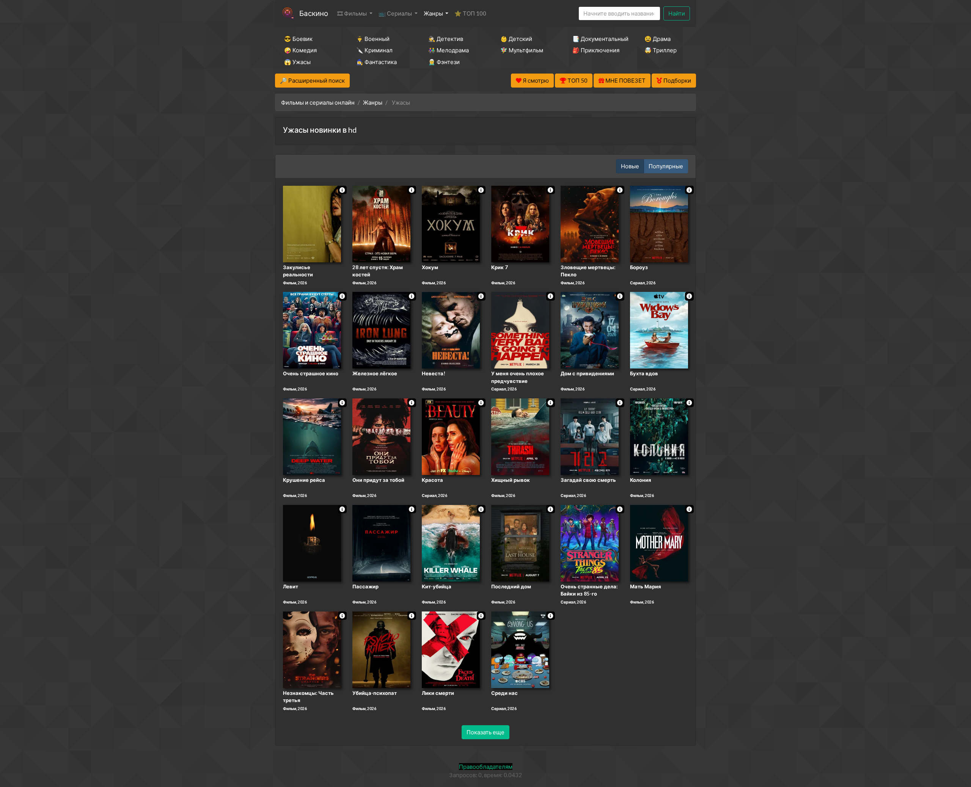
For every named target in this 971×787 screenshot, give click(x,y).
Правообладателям (485, 766)
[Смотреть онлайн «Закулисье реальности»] (312, 223)
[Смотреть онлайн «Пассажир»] (381, 542)
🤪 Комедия (300, 50)
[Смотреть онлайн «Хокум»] (451, 223)
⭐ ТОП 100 (470, 13)
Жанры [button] (434, 13)
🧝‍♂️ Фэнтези (444, 61)
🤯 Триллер (660, 50)
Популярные (666, 166)
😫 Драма (657, 38)
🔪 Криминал (374, 50)
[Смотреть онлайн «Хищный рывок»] (520, 436)
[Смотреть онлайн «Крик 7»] (520, 223)
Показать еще (485, 732)
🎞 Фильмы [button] (352, 13)
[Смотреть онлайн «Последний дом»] (520, 542)
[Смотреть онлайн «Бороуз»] (659, 223)
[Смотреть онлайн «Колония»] (659, 436)
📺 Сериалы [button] (396, 13)
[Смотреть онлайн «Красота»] (451, 436)
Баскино (313, 13)
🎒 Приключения (595, 50)
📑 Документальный (598, 38)
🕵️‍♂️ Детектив (445, 38)
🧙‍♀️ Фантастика (376, 61)
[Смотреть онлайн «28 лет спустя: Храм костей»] (381, 223)
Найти (676, 13)
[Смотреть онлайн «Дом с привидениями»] (590, 330)
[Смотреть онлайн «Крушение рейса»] (312, 436)
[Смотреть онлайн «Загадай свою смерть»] (590, 436)
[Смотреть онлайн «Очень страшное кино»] (312, 330)
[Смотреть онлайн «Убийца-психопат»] (381, 649)
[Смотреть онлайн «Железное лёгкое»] (381, 330)
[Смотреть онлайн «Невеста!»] (451, 330)
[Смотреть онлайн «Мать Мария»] (659, 542)
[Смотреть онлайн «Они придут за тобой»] (381, 436)
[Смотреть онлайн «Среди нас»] (520, 649)
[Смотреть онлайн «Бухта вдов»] (659, 330)
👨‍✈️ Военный (373, 38)
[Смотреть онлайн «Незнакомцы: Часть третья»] (312, 649)
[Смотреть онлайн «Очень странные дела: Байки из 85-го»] (590, 542)
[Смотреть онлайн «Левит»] (312, 542)
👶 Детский (516, 38)
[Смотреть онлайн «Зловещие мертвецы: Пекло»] (590, 223)
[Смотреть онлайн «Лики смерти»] (451, 649)
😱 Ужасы (297, 61)
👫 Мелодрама (448, 50)
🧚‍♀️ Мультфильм (521, 50)
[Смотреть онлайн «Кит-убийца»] (451, 542)
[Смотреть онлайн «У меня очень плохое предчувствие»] (520, 330)
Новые (630, 166)
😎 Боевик (298, 38)
